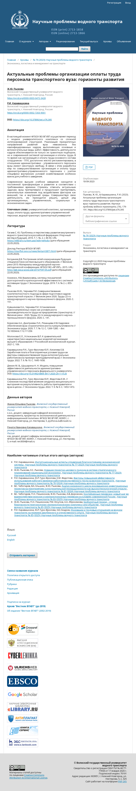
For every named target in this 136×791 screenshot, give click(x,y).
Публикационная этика (20, 579)
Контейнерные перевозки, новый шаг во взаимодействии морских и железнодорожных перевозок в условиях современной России (71, 495)
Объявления (124, 41)
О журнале (25, 41)
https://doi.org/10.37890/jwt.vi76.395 (32, 119)
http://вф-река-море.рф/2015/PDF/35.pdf (29, 269)
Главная (9, 41)
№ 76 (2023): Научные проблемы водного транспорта (62, 59)
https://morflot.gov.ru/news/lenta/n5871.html (31, 251)
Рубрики (12, 584)
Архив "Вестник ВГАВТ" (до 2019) (26, 606)
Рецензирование (65, 41)
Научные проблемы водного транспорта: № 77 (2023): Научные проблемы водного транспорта (66, 466)
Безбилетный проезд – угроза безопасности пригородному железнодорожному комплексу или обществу (65, 503)
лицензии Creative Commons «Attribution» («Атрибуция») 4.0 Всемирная (106, 278)
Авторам (44, 41)
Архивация (13, 593)
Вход (128, 2)
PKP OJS (122, 781)
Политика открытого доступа (23, 575)
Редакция (12, 588)
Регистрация (114, 2)
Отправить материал (22, 555)
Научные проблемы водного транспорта (77, 21)
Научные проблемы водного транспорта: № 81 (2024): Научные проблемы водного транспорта (67, 491)
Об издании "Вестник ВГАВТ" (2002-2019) (29, 610)
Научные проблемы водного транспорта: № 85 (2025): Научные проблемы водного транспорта (68, 506)
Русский (11, 535)
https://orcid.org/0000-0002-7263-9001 (26, 112)
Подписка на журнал (18, 601)
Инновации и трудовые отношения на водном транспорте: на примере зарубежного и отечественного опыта (68, 511)
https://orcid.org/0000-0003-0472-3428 (26, 98)
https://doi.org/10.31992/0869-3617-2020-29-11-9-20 (39, 373)
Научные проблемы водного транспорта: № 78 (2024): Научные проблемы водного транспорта (70, 482)
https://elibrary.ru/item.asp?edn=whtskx (28, 240)
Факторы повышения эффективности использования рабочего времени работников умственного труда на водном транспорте (64, 479)
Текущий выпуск (89, 41)
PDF (90, 167)
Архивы (107, 41)
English (11, 539)
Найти (84, 49)
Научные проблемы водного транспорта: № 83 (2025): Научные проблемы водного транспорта (70, 498)
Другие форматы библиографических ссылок (101, 219)
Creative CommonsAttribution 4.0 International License (28, 776)
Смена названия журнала (22, 570)
